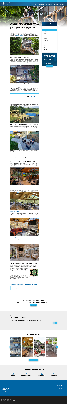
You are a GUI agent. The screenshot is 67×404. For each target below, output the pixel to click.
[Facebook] (56, 385)
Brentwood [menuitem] (46, 29)
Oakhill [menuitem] (45, 47)
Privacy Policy (8, 400)
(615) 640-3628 (32, 96)
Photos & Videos (41, 4)
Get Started (62, 4)
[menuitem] (33, 4)
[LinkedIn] (58, 385)
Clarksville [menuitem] (45, 31)
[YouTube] (60, 385)
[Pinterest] (60, 387)
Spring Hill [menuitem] (45, 49)
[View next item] (56, 323)
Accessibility (3, 400)
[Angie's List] (61, 387)
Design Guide (54, 375)
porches (17, 35)
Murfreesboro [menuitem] (46, 42)
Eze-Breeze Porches (14, 237)
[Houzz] (56, 387)
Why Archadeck (49, 4)
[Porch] (58, 389)
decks (22, 35)
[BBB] (60, 389)
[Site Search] (65, 5)
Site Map (13, 400)
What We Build (33, 4)
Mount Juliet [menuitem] (46, 40)
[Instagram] (61, 389)
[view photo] (15, 347)
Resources (56, 4)
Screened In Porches (14, 211)
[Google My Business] (61, 385)
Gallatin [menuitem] (45, 35)
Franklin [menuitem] (45, 33)
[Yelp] (58, 387)
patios (20, 35)
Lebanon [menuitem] (45, 38)
